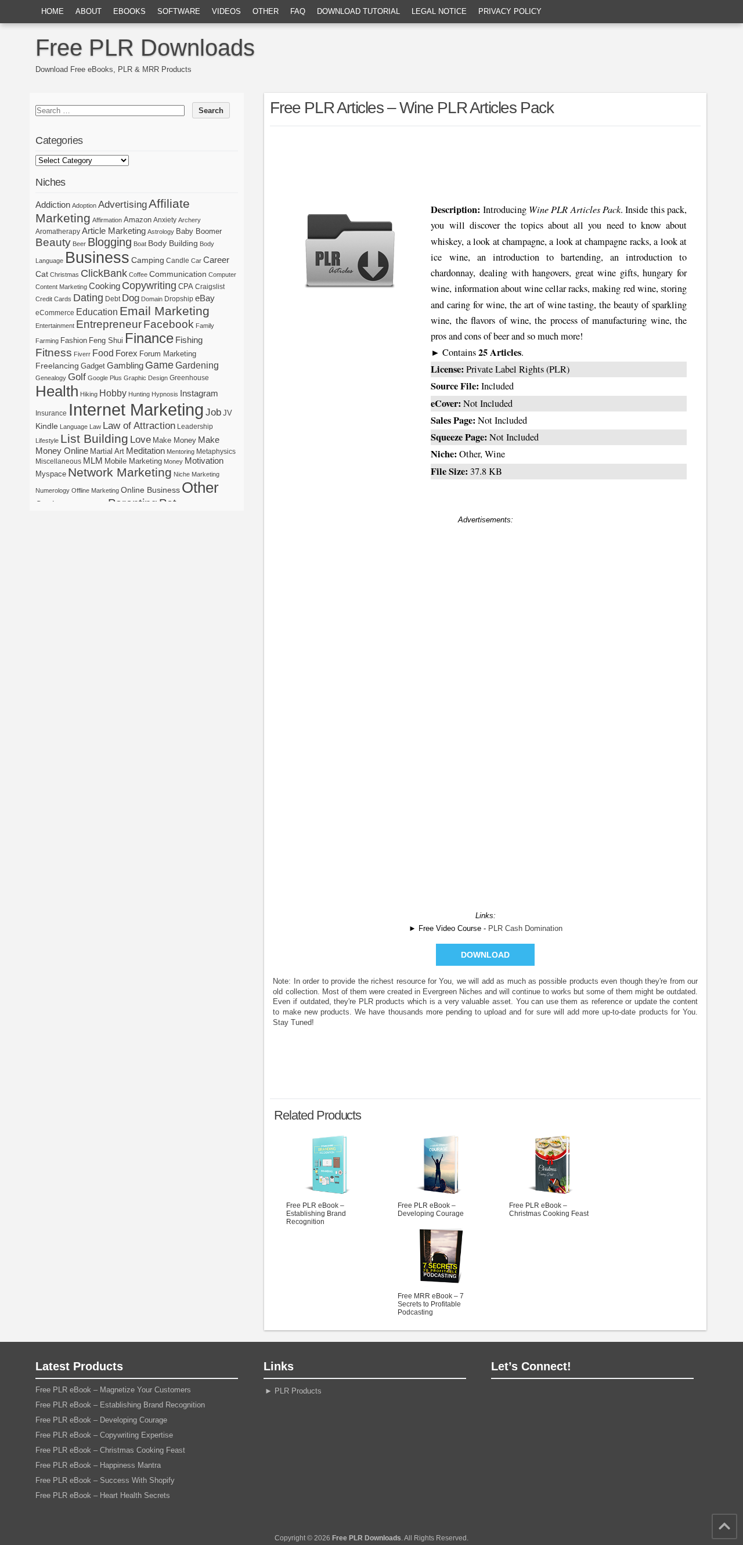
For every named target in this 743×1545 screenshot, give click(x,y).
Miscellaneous (58, 461)
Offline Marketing (95, 490)
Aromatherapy (57, 232)
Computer (222, 274)
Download (485, 954)
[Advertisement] (485, 161)
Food (103, 353)
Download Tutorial (358, 11)
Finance (149, 338)
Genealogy (50, 377)
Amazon (138, 219)
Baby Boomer (199, 231)
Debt (112, 299)
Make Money (174, 440)
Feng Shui (106, 340)
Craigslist (210, 287)
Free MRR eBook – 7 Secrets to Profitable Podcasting (431, 1304)
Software (178, 11)
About (88, 11)
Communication (178, 274)
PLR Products (298, 1391)
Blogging (110, 242)
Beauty (53, 242)
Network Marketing (120, 472)
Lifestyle (47, 440)
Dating (88, 298)
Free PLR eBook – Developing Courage (431, 1209)
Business (97, 257)
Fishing (189, 340)
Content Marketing (61, 286)
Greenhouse (189, 378)
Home (52, 11)
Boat (140, 243)
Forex (127, 353)
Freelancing (57, 365)
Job (213, 412)
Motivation (204, 460)
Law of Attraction (139, 425)
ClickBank (104, 273)
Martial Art (107, 451)
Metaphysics (216, 451)
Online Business (150, 489)
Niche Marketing (196, 474)
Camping (147, 260)
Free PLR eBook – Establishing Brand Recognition (316, 1213)
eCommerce (54, 313)
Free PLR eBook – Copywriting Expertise (104, 1435)
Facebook (168, 324)
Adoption (84, 205)
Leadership (195, 427)
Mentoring (180, 451)
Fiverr (82, 354)
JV (227, 413)
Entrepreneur (109, 324)
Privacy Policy (510, 11)
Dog (130, 298)
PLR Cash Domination (525, 928)
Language (74, 426)
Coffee (138, 274)
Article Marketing (114, 231)
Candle (177, 261)
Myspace (50, 474)
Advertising (122, 204)
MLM (93, 460)
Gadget (93, 366)
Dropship (178, 299)
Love (140, 439)
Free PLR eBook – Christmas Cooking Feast (549, 1209)
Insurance (51, 413)
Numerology (52, 490)
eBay (205, 298)
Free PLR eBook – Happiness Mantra (98, 1465)
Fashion (73, 340)
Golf (77, 376)
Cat (41, 274)
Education (97, 311)
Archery (189, 219)
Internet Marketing (136, 409)
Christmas (64, 274)
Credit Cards (53, 298)
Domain (152, 298)
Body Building (173, 243)
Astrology (160, 231)
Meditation (145, 451)
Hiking (89, 394)
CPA (185, 286)
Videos (226, 11)
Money (173, 461)
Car (196, 260)
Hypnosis (165, 394)
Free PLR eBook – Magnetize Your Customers (113, 1389)
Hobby (113, 393)
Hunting (139, 394)
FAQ (297, 11)
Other (266, 11)
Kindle (46, 426)
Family (205, 325)
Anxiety (164, 220)
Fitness (53, 352)
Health (56, 391)
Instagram (199, 393)
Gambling (125, 365)
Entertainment (54, 325)
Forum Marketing (167, 353)
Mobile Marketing (133, 461)
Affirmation (107, 219)
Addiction (52, 205)
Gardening (197, 365)
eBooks (129, 11)
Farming (47, 340)
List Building (94, 438)
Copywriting (149, 285)
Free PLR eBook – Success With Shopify (105, 1480)
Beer (79, 243)
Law (95, 426)
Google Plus (105, 377)
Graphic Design (146, 377)
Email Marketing (165, 310)
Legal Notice (439, 11)
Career (216, 260)
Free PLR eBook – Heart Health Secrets (102, 1495)
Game (159, 365)
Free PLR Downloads (145, 47)
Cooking (104, 286)
